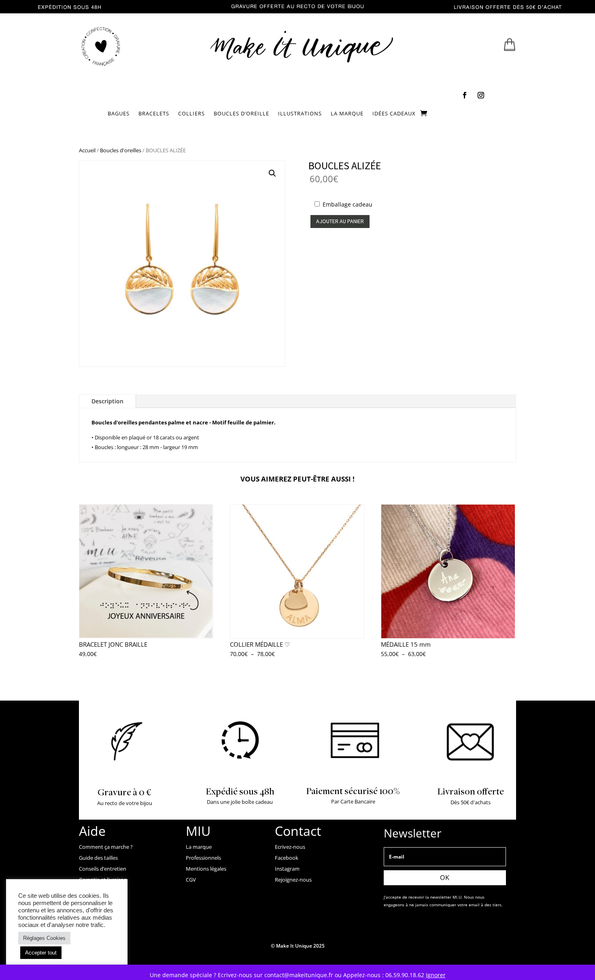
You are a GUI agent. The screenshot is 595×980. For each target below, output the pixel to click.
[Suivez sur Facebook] (464, 95)
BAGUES (119, 114)
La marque (199, 846)
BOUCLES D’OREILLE (241, 114)
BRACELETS (153, 114)
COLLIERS (191, 114)
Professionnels (203, 857)
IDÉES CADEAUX (394, 114)
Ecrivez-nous (290, 846)
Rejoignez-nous (293, 879)
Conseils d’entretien (102, 868)
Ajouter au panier (340, 221)
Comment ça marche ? (106, 846)
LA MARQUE (347, 114)
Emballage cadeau (347, 204)
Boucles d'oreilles (120, 150)
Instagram (287, 868)
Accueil (87, 150)
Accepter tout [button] (41, 953)
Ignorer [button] (436, 975)
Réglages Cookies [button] (44, 938)
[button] (272, 173)
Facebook (286, 857)
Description (107, 401)
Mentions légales (206, 868)
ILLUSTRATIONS (300, 114)
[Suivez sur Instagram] (480, 95)
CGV (191, 879)
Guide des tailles (98, 857)
